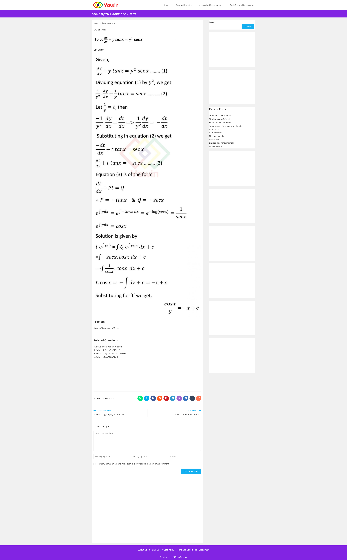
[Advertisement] (147, 374)
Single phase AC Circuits (220, 119)
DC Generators (215, 132)
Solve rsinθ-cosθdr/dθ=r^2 (108, 350)
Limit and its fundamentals (221, 143)
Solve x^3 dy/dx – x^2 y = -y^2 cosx (111, 353)
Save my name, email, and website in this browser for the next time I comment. (133, 463)
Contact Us (154, 549)
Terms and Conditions (186, 549)
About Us (142, 549)
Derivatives (214, 139)
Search (212, 22)
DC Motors (214, 129)
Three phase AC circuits (220, 115)
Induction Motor (216, 146)
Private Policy (167, 549)
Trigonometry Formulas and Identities (226, 126)
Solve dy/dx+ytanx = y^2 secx (109, 346)
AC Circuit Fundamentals (220, 122)
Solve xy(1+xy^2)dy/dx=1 (107, 357)
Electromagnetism (217, 136)
